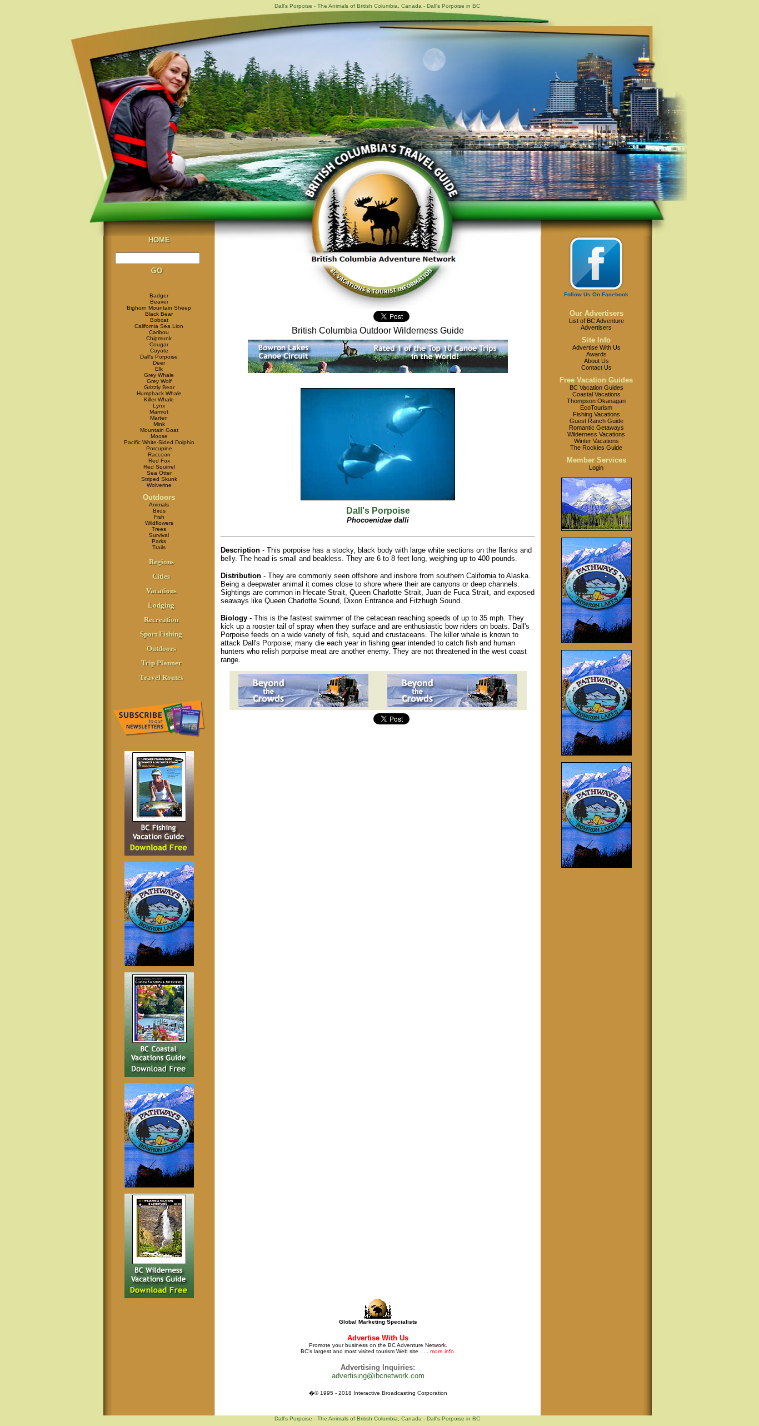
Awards (596, 354)
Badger (158, 295)
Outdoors (159, 497)
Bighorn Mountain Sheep (159, 308)
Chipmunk (159, 338)
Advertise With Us (596, 347)
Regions (161, 562)
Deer (159, 363)
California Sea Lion (158, 326)
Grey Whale (159, 375)
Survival (159, 535)
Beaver (159, 302)
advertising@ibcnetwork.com (378, 1376)
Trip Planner (161, 663)
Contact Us (596, 367)
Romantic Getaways (596, 427)
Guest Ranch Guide (596, 421)
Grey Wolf (159, 381)
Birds (159, 511)
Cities (161, 576)
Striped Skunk (159, 479)
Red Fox (159, 461)
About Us (596, 360)
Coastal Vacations (596, 394)
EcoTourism (596, 407)
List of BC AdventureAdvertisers (596, 324)
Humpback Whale (159, 393)
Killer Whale (159, 399)
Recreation (161, 619)
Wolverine (159, 485)
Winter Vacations (596, 441)
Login (596, 467)
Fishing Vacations (596, 414)
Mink (159, 424)
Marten (159, 418)
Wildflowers (159, 523)
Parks (159, 541)
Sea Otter (159, 473)
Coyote (159, 350)
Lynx (159, 406)
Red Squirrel (159, 467)
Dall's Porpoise (159, 357)
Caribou (159, 332)
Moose (159, 436)
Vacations (161, 591)
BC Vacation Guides (596, 387)
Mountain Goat (159, 430)
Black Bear (159, 314)
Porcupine (159, 448)
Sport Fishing (161, 634)
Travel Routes (161, 677)
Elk (159, 369)
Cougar (158, 344)
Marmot (158, 412)
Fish (159, 517)
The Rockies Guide (596, 447)
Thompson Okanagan (596, 401)
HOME (159, 240)
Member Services (596, 460)
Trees (159, 529)
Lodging (161, 605)
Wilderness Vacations (596, 434)
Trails (159, 547)
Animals (159, 504)
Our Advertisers (596, 313)
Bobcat (159, 320)
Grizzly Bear (159, 387)
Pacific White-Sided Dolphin (159, 442)
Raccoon (159, 454)
